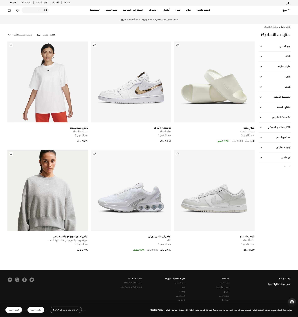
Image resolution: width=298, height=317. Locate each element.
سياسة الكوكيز (171, 309)
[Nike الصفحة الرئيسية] (286, 10)
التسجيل (55, 2)
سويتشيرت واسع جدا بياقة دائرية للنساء (67, 240)
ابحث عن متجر (26, 2)
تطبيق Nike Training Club (131, 287)
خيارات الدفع (224, 295)
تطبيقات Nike (135, 278)
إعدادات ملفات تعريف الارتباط (66, 309)
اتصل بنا (225, 300)
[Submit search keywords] (46, 10)
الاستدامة (181, 300)
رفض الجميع (36, 309)
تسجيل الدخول (41, 2)
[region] (149, 310)
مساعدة (67, 2)
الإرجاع (226, 291)
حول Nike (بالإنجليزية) (175, 278)
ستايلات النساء (271, 27)
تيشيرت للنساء (80, 132)
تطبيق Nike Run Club (133, 282)
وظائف (182, 291)
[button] (203, 10)
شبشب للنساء (247, 132)
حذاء (169, 240)
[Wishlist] (177, 45)
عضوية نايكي (180, 282)
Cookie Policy (156, 309)
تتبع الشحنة (224, 282)
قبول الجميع (14, 309)
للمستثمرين (180, 295)
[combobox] (35, 10)
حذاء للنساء (165, 132)
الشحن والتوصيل (222, 287)
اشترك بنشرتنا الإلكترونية (279, 284)
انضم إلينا (124, 19)
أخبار (183, 287)
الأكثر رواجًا (286, 27)
